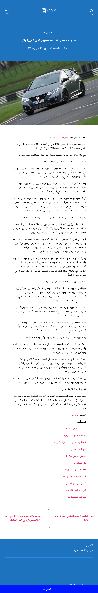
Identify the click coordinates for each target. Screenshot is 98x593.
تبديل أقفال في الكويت (75, 429)
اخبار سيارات (49, 33)
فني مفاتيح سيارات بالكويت (73, 476)
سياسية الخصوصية (83, 550)
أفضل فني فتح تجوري (76, 483)
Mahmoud (54, 48)
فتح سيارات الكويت (59, 137)
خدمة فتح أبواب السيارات (74, 436)
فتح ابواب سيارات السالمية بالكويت (70, 442)
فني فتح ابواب (79, 463)
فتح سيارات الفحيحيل (76, 497)
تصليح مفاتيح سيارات (76, 456)
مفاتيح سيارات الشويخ (75, 470)
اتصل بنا (89, 545)
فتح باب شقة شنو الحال (75, 490)
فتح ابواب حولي (78, 449)
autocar (75, 415)
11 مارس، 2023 (35, 48)
